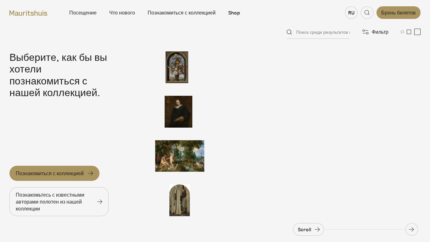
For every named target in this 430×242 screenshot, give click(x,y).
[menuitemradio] (402, 32)
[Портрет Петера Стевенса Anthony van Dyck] (179, 112)
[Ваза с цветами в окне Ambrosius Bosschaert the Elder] (179, 67)
